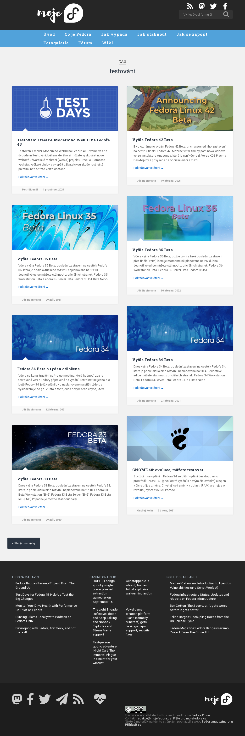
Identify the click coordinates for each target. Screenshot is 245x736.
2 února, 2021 (166, 510)
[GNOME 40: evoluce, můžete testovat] (180, 438)
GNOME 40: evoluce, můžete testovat (167, 469)
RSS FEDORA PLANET (182, 577)
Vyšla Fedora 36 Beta (152, 249)
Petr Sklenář (30, 189)
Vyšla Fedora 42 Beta (152, 139)
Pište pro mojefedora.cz (189, 718)
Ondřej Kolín (145, 510)
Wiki (107, 42)
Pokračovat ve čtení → (33, 177)
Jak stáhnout (152, 34)
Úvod (49, 34)
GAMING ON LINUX (102, 577)
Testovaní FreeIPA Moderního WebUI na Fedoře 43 (63, 142)
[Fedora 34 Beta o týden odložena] (65, 337)
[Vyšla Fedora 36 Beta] (180, 218)
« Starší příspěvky (23, 543)
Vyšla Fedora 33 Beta (37, 478)
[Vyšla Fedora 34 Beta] (180, 328)
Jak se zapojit (192, 34)
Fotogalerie (56, 42)
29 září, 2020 (53, 519)
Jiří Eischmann (146, 180)
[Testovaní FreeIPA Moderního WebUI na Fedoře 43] (65, 108)
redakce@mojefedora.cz (154, 718)
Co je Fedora (78, 34)
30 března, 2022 (171, 290)
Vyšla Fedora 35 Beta (37, 258)
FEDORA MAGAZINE (26, 577)
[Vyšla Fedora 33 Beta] (65, 447)
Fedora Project (202, 715)
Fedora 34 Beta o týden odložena (48, 368)
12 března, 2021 (56, 409)
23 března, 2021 (171, 400)
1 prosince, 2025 (53, 189)
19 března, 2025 (171, 180)
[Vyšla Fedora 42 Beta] (180, 108)
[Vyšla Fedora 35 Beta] (65, 227)
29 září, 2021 (53, 299)
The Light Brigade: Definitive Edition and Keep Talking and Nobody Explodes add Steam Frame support (105, 622)
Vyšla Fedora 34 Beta (152, 359)
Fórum (85, 42)
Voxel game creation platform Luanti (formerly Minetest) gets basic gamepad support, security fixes (138, 622)
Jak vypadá (114, 34)
